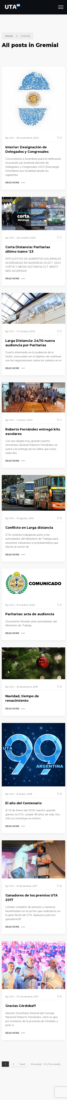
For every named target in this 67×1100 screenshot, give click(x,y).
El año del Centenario (23, 803)
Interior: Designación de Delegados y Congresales (27, 149)
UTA (11, 137)
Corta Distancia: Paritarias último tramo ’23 (27, 249)
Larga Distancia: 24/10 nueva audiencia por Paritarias (30, 343)
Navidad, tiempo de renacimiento (22, 698)
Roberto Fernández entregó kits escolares (32, 431)
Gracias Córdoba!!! (20, 1006)
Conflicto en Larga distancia (29, 528)
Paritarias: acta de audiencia (29, 614)
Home (9, 35)
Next (22, 1064)
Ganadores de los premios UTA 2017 (31, 897)
